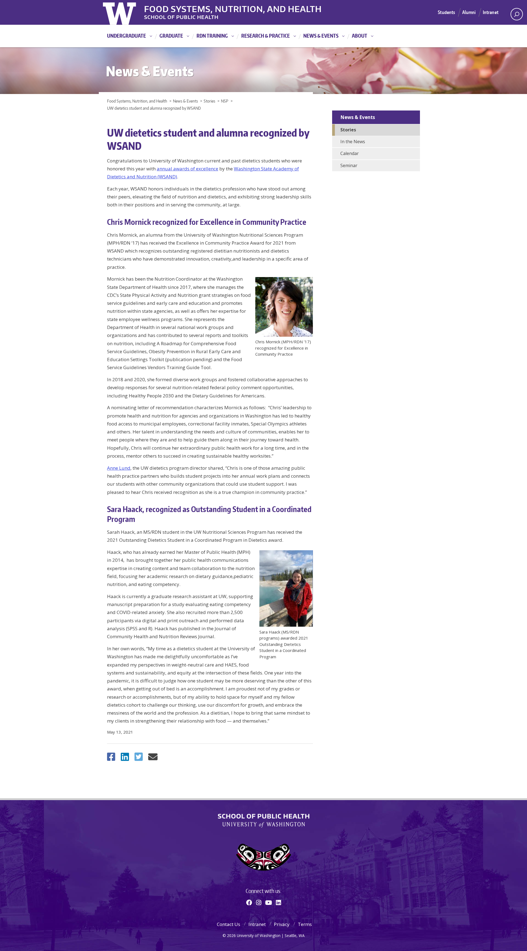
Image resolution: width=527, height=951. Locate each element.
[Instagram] (258, 902)
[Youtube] (268, 902)
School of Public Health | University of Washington (264, 821)
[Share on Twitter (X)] (138, 758)
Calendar (349, 153)
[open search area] (517, 14)
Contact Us (228, 924)
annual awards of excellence (187, 168)
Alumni (469, 12)
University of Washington (125, 12)
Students (446, 12)
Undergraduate (126, 35)
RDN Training (212, 35)
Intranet (490, 12)
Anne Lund (118, 468)
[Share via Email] (153, 758)
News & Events (320, 35)
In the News (352, 142)
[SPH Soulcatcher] (263, 857)
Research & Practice (265, 35)
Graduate (171, 35)
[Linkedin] (278, 902)
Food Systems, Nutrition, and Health (233, 8)
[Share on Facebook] (111, 758)
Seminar (348, 165)
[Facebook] (249, 902)
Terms (305, 924)
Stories (348, 130)
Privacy (282, 924)
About (359, 35)
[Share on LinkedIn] (125, 758)
